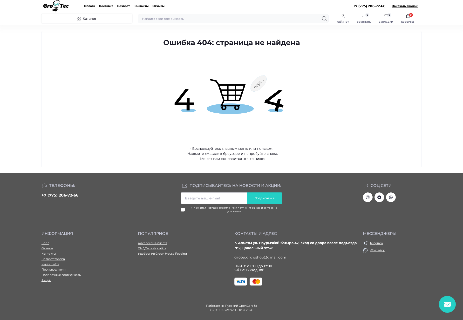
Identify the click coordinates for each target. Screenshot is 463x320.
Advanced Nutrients (152, 243)
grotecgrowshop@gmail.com (260, 257)
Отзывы (158, 6)
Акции (46, 280)
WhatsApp (377, 250)
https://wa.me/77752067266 (391, 197)
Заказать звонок (405, 6)
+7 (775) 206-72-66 (59, 195)
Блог (45, 243)
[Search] (324, 18)
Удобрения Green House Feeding (162, 253)
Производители (53, 269)
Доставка (106, 6)
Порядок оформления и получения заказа (233, 207)
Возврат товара (53, 259)
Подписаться (264, 198)
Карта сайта (50, 264)
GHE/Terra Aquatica (152, 248)
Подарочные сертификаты (61, 275)
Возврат (123, 6)
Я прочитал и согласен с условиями (234, 209)
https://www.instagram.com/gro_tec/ (368, 197)
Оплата (89, 6)
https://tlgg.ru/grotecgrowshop (379, 197)
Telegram (376, 243)
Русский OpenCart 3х (241, 305)
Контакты (141, 6)
